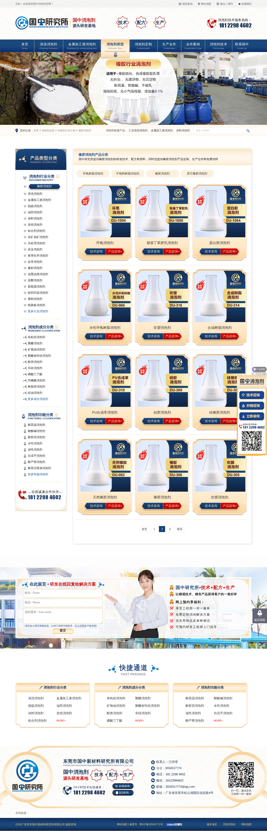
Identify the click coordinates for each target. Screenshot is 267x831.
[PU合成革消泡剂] (105, 382)
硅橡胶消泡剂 (219, 412)
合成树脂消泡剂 (220, 328)
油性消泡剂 (35, 449)
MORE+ (61, 720)
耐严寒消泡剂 (36, 461)
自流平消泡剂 (36, 455)
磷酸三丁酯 (35, 374)
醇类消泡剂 (35, 361)
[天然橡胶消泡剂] (105, 466)
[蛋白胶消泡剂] (219, 212)
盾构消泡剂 (35, 298)
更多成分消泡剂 (38, 398)
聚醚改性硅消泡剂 (39, 355)
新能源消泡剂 (36, 286)
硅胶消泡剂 (162, 412)
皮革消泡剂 (35, 261)
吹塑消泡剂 (162, 328)
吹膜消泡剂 (219, 497)
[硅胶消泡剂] (162, 382)
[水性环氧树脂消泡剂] (105, 297)
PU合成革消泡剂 (105, 412)
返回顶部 (259, 619)
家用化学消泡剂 (38, 255)
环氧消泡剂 (105, 243)
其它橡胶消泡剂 (197, 173)
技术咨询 (96, 251)
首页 (24, 45)
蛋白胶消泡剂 (219, 243)
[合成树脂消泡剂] (219, 297)
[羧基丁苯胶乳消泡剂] (162, 212)
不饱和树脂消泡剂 (127, 173)
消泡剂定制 (143, 45)
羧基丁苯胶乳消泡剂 (162, 243)
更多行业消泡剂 (38, 311)
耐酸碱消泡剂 (36, 431)
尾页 (179, 529)
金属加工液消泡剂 (82, 45)
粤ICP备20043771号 (151, 824)
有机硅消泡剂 (36, 337)
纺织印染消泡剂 (38, 292)
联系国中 (242, 45)
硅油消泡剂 (35, 392)
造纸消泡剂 (35, 224)
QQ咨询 (124, 792)
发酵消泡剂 (35, 280)
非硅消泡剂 (35, 368)
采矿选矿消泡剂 (38, 237)
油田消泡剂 (35, 212)
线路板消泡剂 (36, 305)
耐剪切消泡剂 (36, 437)
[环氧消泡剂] (105, 212)
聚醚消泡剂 (35, 343)
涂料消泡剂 (183, 130)
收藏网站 (246, 3)
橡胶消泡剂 (84, 130)
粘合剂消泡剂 (36, 230)
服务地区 (212, 824)
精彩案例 (187, 3)
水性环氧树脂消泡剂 (104, 328)
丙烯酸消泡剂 (36, 380)
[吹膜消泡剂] (219, 466)
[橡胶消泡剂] (162, 466)
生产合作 (169, 45)
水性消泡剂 (35, 443)
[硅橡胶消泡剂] (219, 382)
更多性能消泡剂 (38, 474)
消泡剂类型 (115, 45)
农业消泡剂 (35, 249)
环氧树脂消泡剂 (93, 173)
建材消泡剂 (35, 267)
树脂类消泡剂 (36, 386)
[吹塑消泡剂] (162, 297)
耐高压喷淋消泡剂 (39, 468)
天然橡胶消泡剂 (105, 497)
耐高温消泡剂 (36, 424)
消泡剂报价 (229, 824)
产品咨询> (115, 251)
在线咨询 (124, 786)
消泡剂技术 (218, 45)
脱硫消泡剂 (35, 206)
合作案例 (193, 45)
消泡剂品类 (48, 130)
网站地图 (206, 3)
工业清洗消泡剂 (137, 130)
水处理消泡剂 (36, 243)
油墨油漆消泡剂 (38, 274)
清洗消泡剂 (48, 45)
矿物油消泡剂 (36, 349)
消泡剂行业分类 (66, 130)
